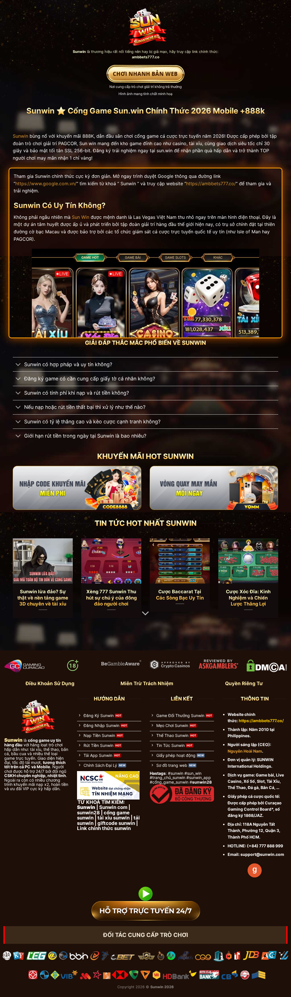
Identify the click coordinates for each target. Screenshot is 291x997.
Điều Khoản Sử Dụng (50, 683)
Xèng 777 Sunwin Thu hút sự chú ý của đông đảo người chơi (111, 598)
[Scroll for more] (145, 613)
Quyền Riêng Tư (244, 683)
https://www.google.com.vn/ (45, 183)
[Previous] (21, 568)
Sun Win (80, 217)
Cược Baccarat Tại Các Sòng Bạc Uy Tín (180, 595)
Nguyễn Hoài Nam (245, 751)
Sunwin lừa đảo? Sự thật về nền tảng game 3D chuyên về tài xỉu (42, 598)
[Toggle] (18, 365)
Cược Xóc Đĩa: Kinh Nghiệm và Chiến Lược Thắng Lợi (248, 598)
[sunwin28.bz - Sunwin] (145, 24)
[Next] (270, 568)
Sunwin (20, 136)
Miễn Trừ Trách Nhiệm (146, 683)
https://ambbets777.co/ (211, 183)
